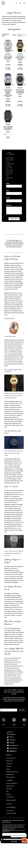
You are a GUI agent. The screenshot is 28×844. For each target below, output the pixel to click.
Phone (8, 198)
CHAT (24, 724)
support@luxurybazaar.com (8, 830)
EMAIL (14, 724)
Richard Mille (8, 672)
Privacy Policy (5, 828)
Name (7, 183)
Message (8, 205)
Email (7, 190)
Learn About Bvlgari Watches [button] (14, 29)
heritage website (16, 528)
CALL (3, 724)
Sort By (14, 35)
